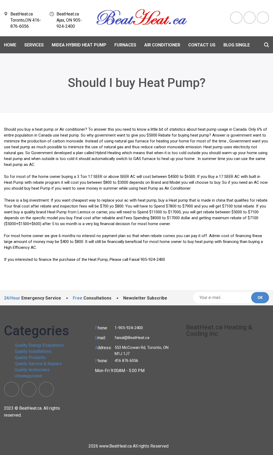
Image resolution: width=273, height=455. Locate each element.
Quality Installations (33, 351)
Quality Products (30, 357)
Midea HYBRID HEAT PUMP (79, 44)
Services (34, 44)
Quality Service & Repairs (38, 363)
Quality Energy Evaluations (39, 345)
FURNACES (125, 44)
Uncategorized (28, 375)
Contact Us (201, 44)
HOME (10, 44)
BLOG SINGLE (236, 44)
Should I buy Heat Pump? (137, 82)
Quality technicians (32, 369)
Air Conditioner (162, 44)
